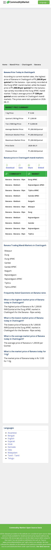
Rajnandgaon (33, 217)
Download (10, 168)
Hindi (10, 444)
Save (21, 168)
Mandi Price (14, 64)
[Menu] (3, 2)
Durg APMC (32, 179)
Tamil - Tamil (13, 455)
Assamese (12, 433)
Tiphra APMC (33, 190)
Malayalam (12, 452)
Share (30, 168)
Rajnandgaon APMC (36, 185)
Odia (10, 450)
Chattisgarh (27, 64)
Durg (30, 212)
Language (43, 2)
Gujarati (11, 441)
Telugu (11, 458)
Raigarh (31, 201)
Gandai (31, 223)
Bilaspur (31, 207)
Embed (41, 168)
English (11, 438)
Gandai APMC (33, 196)
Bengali (11, 435)
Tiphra (31, 234)
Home (4, 64)
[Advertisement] (25, 34)
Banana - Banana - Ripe (15, 179)
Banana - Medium (12, 185)
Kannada (12, 447)
